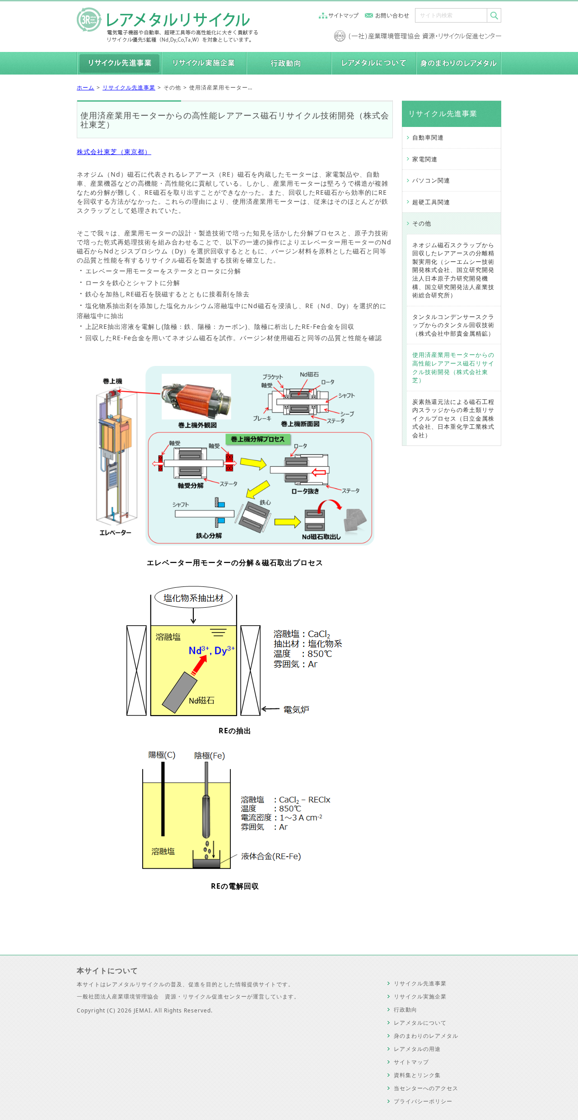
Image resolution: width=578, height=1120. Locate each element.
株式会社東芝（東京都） (114, 151)
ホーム (85, 87)
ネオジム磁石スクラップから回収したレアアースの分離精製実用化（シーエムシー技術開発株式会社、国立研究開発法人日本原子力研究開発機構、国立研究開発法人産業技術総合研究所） (453, 270)
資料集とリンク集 (417, 1075)
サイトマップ (411, 1062)
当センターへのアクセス (426, 1088)
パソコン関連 (431, 180)
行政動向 (405, 1009)
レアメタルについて (420, 1022)
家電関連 (425, 159)
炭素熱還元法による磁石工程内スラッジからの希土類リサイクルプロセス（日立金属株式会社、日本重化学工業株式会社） (453, 418)
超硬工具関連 (431, 202)
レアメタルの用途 (417, 1049)
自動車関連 (428, 137)
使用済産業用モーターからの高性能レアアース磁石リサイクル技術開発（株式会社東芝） (453, 367)
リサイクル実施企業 (420, 996)
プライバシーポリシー (423, 1101)
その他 (421, 223)
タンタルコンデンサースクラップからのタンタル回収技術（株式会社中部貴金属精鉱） (453, 325)
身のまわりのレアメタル (426, 1036)
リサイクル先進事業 (129, 87)
